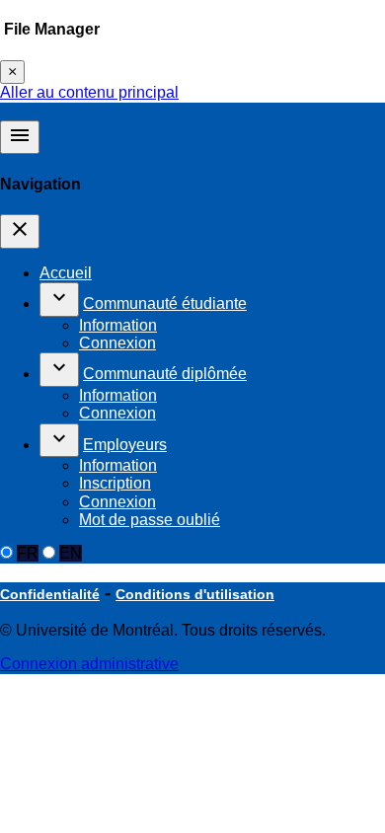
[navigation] (19, 231)
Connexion (117, 343)
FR (27, 553)
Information (118, 325)
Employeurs (125, 444)
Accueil (65, 273)
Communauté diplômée (165, 373)
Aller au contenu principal (89, 92)
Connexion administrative (89, 663)
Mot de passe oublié (149, 519)
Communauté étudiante (165, 303)
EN (70, 553)
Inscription (115, 483)
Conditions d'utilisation (195, 594)
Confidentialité (50, 594)
